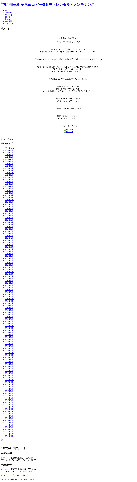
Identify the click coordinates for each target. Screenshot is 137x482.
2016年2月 (9, 429)
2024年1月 (9, 220)
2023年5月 (9, 236)
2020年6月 (9, 312)
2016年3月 (9, 427)
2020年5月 (9, 314)
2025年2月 (9, 191)
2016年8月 (9, 416)
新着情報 (8, 13)
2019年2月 (9, 348)
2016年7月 (9, 418)
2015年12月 (9, 434)
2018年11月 (9, 355)
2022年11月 (9, 247)
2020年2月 (9, 321)
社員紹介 (8, 19)
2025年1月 (9, 193)
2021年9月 (9, 278)
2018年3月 (9, 373)
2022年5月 (9, 260)
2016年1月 (9, 431)
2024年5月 (9, 211)
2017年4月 (9, 398)
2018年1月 (9, 377)
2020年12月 (9, 299)
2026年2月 (9, 164)
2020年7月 (9, 310)
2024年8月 (9, 204)
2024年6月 (9, 209)
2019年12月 (9, 326)
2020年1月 (9, 323)
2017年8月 (9, 389)
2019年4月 (9, 344)
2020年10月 (9, 303)
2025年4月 (9, 186)
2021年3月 (9, 292)
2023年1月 (9, 245)
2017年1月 (9, 404)
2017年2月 (9, 402)
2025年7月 (9, 179)
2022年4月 (9, 263)
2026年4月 (9, 159)
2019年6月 (9, 339)
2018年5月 (9, 368)
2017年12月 (9, 380)
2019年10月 (9, 330)
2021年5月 (9, 287)
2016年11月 (9, 409)
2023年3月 (9, 240)
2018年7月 (9, 364)
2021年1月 (9, 296)
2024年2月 (9, 218)
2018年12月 (9, 353)
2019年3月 (9, 346)
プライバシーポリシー (20, 475)
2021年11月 (9, 274)
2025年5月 (9, 184)
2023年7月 (9, 231)
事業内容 (8, 15)
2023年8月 (9, 229)
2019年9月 (9, 332)
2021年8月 (9, 281)
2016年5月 (9, 422)
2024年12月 (9, 195)
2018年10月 (9, 357)
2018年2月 (9, 375)
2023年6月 (9, 233)
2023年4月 (9, 238)
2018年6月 (9, 366)
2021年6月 (9, 285)
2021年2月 (9, 294)
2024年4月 (9, 213)
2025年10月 (9, 173)
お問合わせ (9, 23)
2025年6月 (9, 182)
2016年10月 (9, 411)
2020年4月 (9, 317)
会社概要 (8, 21)
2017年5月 (9, 395)
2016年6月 (9, 420)
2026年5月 (9, 157)
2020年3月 (9, 319)
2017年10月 (9, 384)
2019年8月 (9, 335)
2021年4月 (9, 290)
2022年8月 (9, 254)
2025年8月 (9, 177)
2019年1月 (9, 350)
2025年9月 (9, 175)
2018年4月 (9, 371)
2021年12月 (9, 272)
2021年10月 (9, 276)
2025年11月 (9, 170)
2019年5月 (9, 341)
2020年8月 (9, 308)
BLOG (7, 17)
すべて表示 (9, 148)
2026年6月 (9, 155)
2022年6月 (9, 258)
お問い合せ (5, 475)
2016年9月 (9, 413)
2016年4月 (9, 425)
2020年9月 (9, 305)
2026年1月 (9, 166)
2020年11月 (9, 301)
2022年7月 (9, 256)
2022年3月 (9, 265)
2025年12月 (9, 168)
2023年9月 (9, 227)
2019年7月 (9, 337)
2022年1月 (9, 269)
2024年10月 (9, 200)
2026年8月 (9, 150)
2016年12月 (9, 407)
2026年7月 (9, 152)
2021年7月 (9, 283)
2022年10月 (9, 249)
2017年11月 (9, 382)
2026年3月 (9, 161)
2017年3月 (9, 400)
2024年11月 (9, 197)
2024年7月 (9, 206)
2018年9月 (9, 359)
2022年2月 (9, 267)
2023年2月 (9, 242)
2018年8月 (9, 362)
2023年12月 (9, 222)
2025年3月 (9, 188)
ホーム (7, 10)
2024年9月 (9, 202)
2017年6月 (9, 393)
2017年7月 (9, 391)
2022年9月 (9, 251)
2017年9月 (9, 386)
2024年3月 (9, 215)
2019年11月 (9, 328)
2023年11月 (9, 224)
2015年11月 (9, 436)
